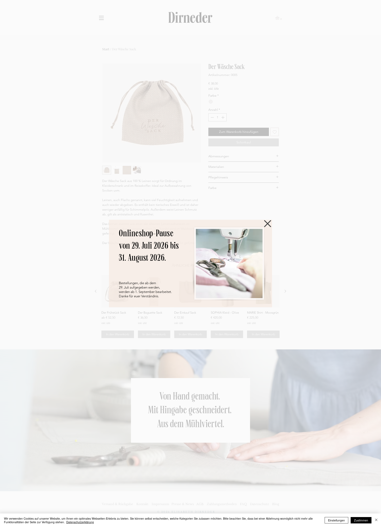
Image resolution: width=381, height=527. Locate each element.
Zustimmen (361, 520)
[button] (267, 223)
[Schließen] (376, 520)
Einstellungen (336, 520)
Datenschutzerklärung (80, 522)
